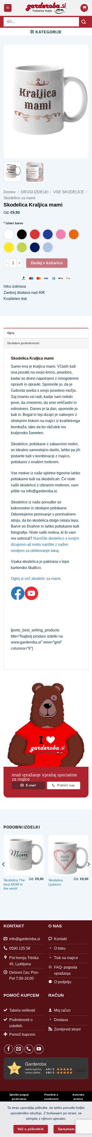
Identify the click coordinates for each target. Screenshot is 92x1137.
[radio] (9, 234)
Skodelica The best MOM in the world (14, 884)
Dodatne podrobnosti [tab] (23, 343)
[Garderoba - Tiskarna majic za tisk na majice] (46, 8)
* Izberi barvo (13, 223)
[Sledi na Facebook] (8, 1049)
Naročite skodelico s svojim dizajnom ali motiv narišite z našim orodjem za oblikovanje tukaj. (45, 544)
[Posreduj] (83, 21)
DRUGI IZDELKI (34, 192)
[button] (8, 8)
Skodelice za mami (19, 198)
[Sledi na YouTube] (38, 1049)
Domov (10, 192)
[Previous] (11, 101)
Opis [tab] (10, 333)
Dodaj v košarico (47, 263)
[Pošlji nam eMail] (18, 1049)
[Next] (81, 101)
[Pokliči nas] (28, 1049)
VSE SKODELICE (68, 192)
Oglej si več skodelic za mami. (36, 579)
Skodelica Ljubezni (55, 882)
